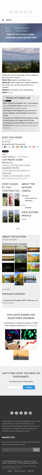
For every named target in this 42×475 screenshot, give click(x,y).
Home (7, 28)
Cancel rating (3, 139)
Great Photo (10, 139)
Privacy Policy (20, 471)
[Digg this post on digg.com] (9, 147)
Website (13, 404)
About (10, 471)
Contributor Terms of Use (11, 468)
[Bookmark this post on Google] (21, 147)
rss (21, 12)
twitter (11, 12)
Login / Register (29, 466)
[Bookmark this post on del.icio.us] (5, 147)
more (18, 228)
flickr (31, 12)
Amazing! (11, 139)
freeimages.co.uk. (27, 424)
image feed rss (25, 413)
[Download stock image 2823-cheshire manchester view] (21, 60)
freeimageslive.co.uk (13, 4)
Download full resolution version (15, 178)
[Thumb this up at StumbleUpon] (33, 147)
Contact (31, 471)
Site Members (32, 325)
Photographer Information (12, 466)
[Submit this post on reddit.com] (29, 147)
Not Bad (6, 139)
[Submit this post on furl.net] (17, 147)
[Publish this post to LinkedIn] (25, 147)
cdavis (10, 92)
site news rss (21, 413)
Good (8, 139)
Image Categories (22, 28)
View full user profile (9, 239)
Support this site (8, 303)
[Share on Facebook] (13, 147)
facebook (16, 12)
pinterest (26, 12)
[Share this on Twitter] (37, 147)
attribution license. (23, 431)
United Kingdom (22, 31)
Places (8, 31)
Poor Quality (5, 139)
